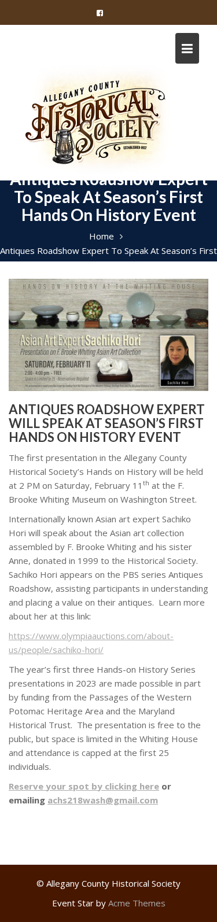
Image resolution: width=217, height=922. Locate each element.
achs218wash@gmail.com (102, 800)
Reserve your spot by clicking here (84, 786)
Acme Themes (136, 903)
